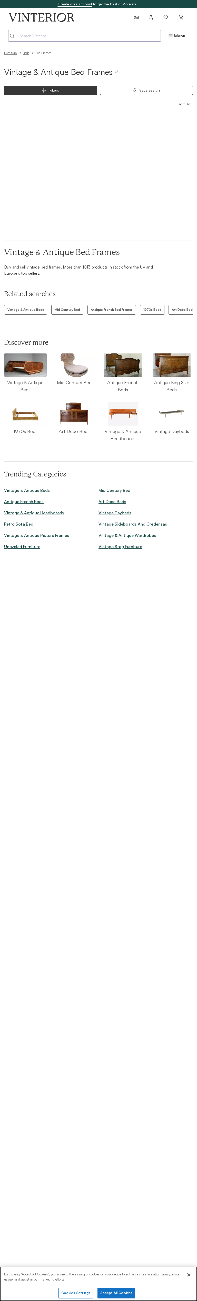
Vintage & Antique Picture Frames (36, 535)
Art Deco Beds (112, 501)
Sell (137, 17)
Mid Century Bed (67, 310)
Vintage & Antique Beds (25, 310)
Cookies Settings (75, 1293)
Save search (149, 90)
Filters (54, 90)
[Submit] (13, 35)
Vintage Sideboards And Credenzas (132, 524)
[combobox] (84, 36)
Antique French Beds (24, 501)
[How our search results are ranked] (116, 73)
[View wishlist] (165, 17)
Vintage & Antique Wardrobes (127, 535)
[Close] (188, 1275)
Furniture (10, 53)
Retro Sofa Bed (18, 524)
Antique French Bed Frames (112, 310)
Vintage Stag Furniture (120, 546)
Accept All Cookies (116, 1293)
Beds (26, 53)
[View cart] (181, 17)
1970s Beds (152, 310)
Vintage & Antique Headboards (34, 512)
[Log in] (151, 17)
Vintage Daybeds (114, 512)
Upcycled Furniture (22, 546)
